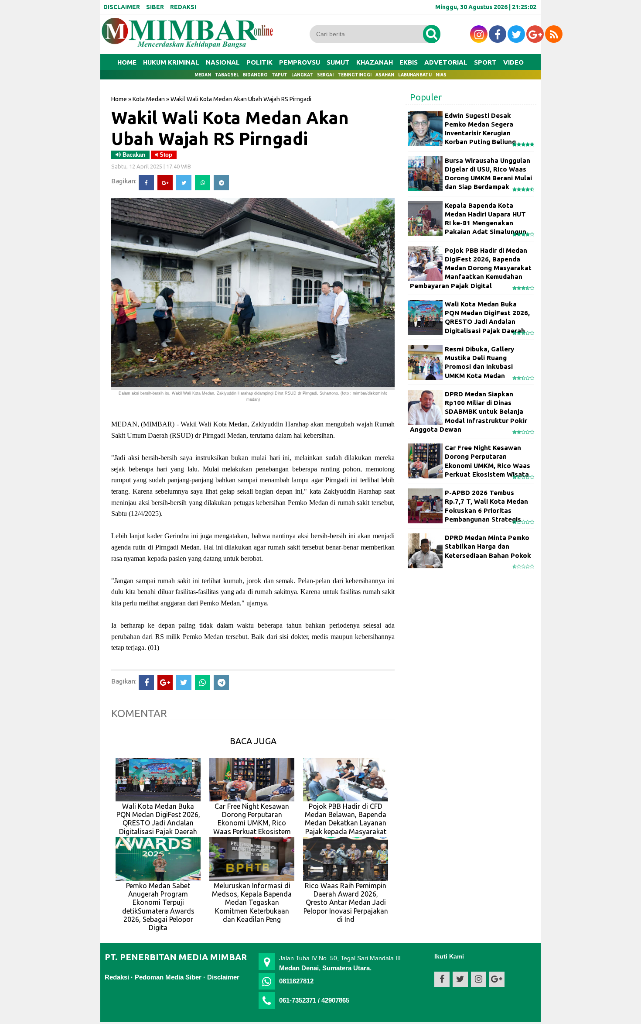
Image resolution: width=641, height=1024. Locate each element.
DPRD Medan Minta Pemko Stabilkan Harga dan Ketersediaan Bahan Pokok (488, 546)
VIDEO (513, 62)
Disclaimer (223, 977)
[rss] (554, 34)
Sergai (325, 74)
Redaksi (117, 977)
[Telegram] (221, 182)
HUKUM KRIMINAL (171, 62)
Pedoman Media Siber (168, 977)
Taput (279, 74)
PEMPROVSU (299, 62)
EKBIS (408, 62)
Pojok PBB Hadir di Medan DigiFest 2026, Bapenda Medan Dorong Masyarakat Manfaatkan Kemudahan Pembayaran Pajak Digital (471, 268)
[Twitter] (183, 182)
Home (126, 62)
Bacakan (133, 154)
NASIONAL (223, 62)
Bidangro (255, 74)
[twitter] (516, 34)
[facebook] (497, 34)
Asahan (384, 74)
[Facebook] (146, 182)
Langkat (302, 74)
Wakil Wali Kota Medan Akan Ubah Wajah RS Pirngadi (230, 128)
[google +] (535, 34)
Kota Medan (149, 99)
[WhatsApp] (202, 182)
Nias (441, 74)
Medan (202, 74)
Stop (165, 154)
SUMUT (338, 62)
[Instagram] (479, 34)
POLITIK (259, 62)
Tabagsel (227, 74)
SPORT (485, 62)
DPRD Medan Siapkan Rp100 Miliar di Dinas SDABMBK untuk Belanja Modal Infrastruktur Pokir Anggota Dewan (468, 411)
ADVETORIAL (445, 62)
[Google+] (165, 182)
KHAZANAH (374, 62)
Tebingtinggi (355, 74)
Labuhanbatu (415, 74)
